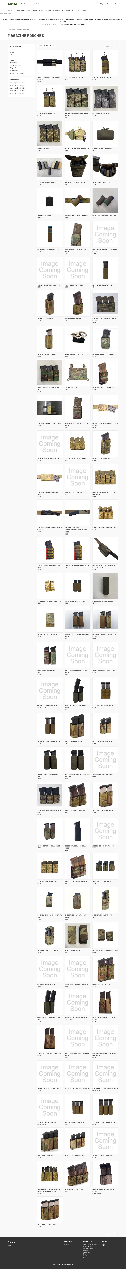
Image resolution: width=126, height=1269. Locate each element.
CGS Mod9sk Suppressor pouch (47, 182)
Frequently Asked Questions (54, 10)
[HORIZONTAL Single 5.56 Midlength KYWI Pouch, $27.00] (105, 408)
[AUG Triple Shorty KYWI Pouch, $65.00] (105, 1140)
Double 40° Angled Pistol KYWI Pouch (104, 216)
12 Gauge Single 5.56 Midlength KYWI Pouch (48, 567)
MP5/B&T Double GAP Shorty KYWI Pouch (75, 707)
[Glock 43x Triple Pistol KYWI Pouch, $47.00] (49, 1073)
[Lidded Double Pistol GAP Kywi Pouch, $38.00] (49, 586)
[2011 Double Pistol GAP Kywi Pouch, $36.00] (49, 726)
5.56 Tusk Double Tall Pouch (46, 113)
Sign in (103, 4)
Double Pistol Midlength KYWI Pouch (49, 1053)
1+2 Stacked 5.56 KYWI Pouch (101, 881)
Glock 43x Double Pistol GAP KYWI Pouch (48, 776)
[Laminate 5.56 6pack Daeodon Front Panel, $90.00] (49, 372)
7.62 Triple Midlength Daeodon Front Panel (49, 811)
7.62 (11, 57)
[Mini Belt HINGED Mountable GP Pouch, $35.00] (77, 134)
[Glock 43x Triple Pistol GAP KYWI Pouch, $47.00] (77, 1073)
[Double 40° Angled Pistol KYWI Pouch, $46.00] (105, 201)
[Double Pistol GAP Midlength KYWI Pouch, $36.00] (105, 1002)
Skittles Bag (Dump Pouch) (101, 182)
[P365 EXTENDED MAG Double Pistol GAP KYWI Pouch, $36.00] (77, 759)
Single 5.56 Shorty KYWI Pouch (74, 318)
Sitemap (85, 1258)
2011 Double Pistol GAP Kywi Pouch (48, 741)
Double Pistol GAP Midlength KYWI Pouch (103, 1019)
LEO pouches (14, 68)
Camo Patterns (38, 10)
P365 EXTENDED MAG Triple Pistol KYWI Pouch (77, 1054)
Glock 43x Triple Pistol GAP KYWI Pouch (77, 1089)
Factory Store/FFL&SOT (23, 10)
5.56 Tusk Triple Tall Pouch (74, 78)
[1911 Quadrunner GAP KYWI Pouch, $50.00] (77, 586)
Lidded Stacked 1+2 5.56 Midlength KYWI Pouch (50, 916)
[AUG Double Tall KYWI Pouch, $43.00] (49, 969)
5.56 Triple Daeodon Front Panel (75, 459)
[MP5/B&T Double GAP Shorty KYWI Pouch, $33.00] (77, 690)
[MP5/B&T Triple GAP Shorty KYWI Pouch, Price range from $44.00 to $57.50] (105, 1073)
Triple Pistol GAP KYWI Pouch (74, 1156)
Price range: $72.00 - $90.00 (18, 93)
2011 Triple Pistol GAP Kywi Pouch (103, 1122)
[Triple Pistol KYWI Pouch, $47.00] (49, 1140)
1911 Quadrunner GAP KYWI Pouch (75, 601)
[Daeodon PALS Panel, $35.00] (77, 372)
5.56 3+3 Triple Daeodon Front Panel (104, 528)
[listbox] (49, 45)
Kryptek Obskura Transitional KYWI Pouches (76, 114)
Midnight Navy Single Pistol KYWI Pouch (75, 847)
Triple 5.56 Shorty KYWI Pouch (74, 1189)
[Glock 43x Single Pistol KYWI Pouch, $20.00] (49, 270)
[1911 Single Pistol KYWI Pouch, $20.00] (49, 339)
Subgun (12, 60)
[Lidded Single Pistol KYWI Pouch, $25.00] (105, 586)
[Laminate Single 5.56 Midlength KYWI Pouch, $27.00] (77, 408)
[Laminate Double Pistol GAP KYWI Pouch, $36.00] (49, 655)
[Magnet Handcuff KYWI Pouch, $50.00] (77, 339)
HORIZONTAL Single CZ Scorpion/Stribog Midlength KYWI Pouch (76, 530)
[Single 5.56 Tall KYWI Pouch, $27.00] (105, 443)
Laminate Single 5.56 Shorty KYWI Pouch (75, 250)
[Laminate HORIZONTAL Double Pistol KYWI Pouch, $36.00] (49, 63)
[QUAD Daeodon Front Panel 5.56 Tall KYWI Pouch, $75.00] (105, 477)
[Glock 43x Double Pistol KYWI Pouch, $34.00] (105, 655)
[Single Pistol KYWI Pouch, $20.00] (49, 303)
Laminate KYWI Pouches (17, 73)
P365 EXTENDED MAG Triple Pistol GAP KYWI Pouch (104, 1054)
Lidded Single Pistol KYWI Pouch (103, 601)
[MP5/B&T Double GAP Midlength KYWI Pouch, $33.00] (49, 1002)
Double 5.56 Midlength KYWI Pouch (76, 881)
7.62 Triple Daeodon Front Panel (47, 881)
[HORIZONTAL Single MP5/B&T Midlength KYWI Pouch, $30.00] (49, 512)
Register (109, 4)
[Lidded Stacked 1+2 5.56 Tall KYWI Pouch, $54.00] (77, 900)
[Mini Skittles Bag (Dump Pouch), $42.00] (77, 167)
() (117, 4)
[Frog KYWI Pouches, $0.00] (49, 134)
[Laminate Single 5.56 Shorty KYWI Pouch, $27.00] (77, 234)
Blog (77, 10)
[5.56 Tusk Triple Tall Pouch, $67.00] (77, 63)
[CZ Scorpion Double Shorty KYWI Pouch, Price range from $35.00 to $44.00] (105, 1174)
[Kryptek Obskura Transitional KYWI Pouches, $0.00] (77, 98)
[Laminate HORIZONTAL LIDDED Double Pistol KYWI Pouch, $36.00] (105, 550)
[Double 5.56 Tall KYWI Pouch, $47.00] (105, 969)
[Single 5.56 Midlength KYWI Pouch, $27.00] (105, 372)
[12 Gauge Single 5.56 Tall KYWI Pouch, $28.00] (77, 550)
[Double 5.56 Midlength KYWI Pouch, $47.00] (77, 866)
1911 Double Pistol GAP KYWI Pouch (48, 846)
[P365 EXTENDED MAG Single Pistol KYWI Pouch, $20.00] (105, 234)
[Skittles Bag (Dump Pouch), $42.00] (105, 167)
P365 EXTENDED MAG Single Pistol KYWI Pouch (104, 250)
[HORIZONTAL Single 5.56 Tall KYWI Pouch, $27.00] (49, 477)
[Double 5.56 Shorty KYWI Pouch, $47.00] (77, 795)
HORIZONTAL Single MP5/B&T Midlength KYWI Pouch (49, 529)
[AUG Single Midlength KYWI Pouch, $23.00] (49, 443)
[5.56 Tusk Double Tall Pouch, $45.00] (49, 98)
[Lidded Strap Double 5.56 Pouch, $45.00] (49, 935)
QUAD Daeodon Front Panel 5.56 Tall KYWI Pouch (104, 493)
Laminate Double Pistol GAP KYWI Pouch (47, 671)
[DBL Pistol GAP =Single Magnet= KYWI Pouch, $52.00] (105, 619)
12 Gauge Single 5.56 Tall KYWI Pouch (77, 565)
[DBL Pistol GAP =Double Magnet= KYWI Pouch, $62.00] (77, 619)
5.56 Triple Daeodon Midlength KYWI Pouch (104, 320)
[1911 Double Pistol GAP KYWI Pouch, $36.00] (49, 831)
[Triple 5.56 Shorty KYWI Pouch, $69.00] (77, 1174)
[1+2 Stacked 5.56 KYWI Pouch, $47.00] (105, 866)
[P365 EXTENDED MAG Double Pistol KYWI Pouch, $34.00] (77, 655)
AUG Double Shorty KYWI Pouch (102, 775)
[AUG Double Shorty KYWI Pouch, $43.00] (105, 759)
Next (115, 45)
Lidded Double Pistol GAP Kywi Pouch (49, 601)
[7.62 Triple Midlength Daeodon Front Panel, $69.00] (49, 795)
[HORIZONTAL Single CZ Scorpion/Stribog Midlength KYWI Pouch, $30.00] (77, 512)
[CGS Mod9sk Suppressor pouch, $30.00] (49, 167)
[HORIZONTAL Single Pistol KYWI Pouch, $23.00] (49, 408)
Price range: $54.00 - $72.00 (18, 90)
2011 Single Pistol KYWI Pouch (102, 285)
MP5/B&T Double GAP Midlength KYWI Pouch (48, 1019)
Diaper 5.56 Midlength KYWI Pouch (103, 354)
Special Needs (14, 70)
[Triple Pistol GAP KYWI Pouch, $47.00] (77, 1140)
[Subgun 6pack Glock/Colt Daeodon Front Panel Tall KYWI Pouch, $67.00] (49, 1174)
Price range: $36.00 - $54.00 (18, 88)
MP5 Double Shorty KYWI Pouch (47, 706)
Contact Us (69, 10)
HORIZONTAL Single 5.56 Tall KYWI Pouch (47, 493)
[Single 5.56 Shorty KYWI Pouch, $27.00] (77, 303)
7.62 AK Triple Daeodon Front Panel (76, 984)
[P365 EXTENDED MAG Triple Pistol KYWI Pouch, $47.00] (77, 1038)
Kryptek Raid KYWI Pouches (101, 113)
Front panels (13, 62)
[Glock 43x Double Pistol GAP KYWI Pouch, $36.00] (49, 759)
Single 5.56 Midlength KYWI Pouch (103, 387)
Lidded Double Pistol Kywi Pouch (47, 634)
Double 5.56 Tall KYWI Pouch (101, 984)
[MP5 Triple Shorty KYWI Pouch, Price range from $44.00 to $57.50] (49, 1107)
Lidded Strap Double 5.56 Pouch (47, 950)
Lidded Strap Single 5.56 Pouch (102, 915)
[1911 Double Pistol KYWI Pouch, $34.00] (105, 795)
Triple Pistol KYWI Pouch (45, 1156)
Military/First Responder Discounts (63, 1264)
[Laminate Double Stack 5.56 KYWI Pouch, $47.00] (105, 935)
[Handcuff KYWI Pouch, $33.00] (49, 201)
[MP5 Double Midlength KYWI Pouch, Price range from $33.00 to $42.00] (77, 1002)
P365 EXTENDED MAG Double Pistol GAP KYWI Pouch (77, 776)
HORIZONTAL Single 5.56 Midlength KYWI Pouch (105, 424)
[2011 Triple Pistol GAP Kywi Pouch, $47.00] (105, 1107)
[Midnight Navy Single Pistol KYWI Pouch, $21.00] (77, 831)
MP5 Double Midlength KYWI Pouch (76, 1017)
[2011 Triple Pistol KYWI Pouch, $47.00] (77, 1107)
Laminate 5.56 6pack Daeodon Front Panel (48, 389)
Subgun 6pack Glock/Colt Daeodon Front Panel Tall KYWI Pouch (48, 1190)
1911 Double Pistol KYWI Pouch (102, 810)
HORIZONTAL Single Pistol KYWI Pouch (49, 423)
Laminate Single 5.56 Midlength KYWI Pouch (77, 424)
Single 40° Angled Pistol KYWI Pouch (76, 216)
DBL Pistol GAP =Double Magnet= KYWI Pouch (77, 636)
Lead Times (85, 10)
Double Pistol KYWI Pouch (73, 741)
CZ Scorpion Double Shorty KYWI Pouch (103, 1190)
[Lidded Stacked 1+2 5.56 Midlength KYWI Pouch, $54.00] (49, 900)
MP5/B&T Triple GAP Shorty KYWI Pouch (105, 1089)
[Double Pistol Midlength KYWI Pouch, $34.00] (49, 1038)
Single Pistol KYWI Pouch (45, 318)
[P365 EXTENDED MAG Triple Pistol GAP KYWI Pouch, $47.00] (105, 1038)
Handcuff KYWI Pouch (44, 216)
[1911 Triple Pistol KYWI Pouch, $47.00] (49, 1209)
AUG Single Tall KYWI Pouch (73, 492)
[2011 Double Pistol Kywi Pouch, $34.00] (105, 690)
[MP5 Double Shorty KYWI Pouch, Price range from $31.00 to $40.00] (49, 690)
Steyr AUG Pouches (15, 65)
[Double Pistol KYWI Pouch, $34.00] (77, 726)
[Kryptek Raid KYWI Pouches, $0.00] (105, 98)
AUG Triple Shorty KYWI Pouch (102, 1156)
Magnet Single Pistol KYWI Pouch (48, 249)
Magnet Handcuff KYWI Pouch (74, 354)
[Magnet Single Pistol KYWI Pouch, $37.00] (49, 234)
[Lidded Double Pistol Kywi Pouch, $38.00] (49, 619)
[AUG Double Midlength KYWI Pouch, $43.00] (105, 831)
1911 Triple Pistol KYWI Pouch (46, 1225)
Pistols (12, 52)
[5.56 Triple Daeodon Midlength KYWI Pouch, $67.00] (105, 303)
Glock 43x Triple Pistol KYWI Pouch (48, 1089)
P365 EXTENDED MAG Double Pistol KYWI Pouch (77, 671)
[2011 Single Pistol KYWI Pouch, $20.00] (105, 270)
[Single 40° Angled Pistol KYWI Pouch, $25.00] (77, 201)
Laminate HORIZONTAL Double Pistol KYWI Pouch (49, 79)
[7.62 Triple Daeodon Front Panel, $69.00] (49, 866)
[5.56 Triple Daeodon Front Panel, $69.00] (77, 443)
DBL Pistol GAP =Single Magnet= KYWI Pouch (104, 636)
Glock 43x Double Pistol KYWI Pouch (104, 670)
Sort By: (40, 45)
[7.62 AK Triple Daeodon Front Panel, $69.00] (77, 969)
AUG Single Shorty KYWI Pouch (74, 285)
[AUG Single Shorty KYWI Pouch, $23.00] (77, 270)
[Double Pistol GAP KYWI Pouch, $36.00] (105, 726)
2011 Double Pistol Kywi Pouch (102, 706)
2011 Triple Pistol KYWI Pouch (74, 1122)
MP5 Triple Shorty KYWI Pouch (46, 1122)
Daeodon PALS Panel (71, 387)
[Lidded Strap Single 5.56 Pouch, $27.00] (105, 900)
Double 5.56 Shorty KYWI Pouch (75, 810)
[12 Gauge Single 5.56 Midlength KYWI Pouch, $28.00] (49, 550)
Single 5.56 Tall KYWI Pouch (101, 459)
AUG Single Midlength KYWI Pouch (48, 459)
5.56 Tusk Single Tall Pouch (101, 78)
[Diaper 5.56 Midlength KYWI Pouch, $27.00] (105, 339)
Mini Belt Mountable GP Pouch (102, 149)
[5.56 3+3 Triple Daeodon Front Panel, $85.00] (105, 512)
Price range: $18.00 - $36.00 (18, 85)
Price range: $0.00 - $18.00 (18, 83)
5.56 (11, 55)
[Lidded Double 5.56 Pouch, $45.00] (77, 935)
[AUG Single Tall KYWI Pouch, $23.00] (77, 477)
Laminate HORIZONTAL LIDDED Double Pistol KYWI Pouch (104, 567)
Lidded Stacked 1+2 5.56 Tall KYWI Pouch (75, 916)
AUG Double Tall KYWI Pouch (46, 984)
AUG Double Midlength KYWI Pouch (103, 846)
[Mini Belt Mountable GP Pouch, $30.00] (105, 134)
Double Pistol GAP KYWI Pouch (102, 741)
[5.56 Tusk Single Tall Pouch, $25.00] (105, 63)
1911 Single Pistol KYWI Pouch (46, 354)
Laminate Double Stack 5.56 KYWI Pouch (105, 950)
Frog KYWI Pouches (43, 149)
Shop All (10, 10)
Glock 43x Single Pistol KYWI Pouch (48, 285)
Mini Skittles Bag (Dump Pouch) (75, 182)
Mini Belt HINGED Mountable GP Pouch (77, 149)
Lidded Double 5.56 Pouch (73, 950)
